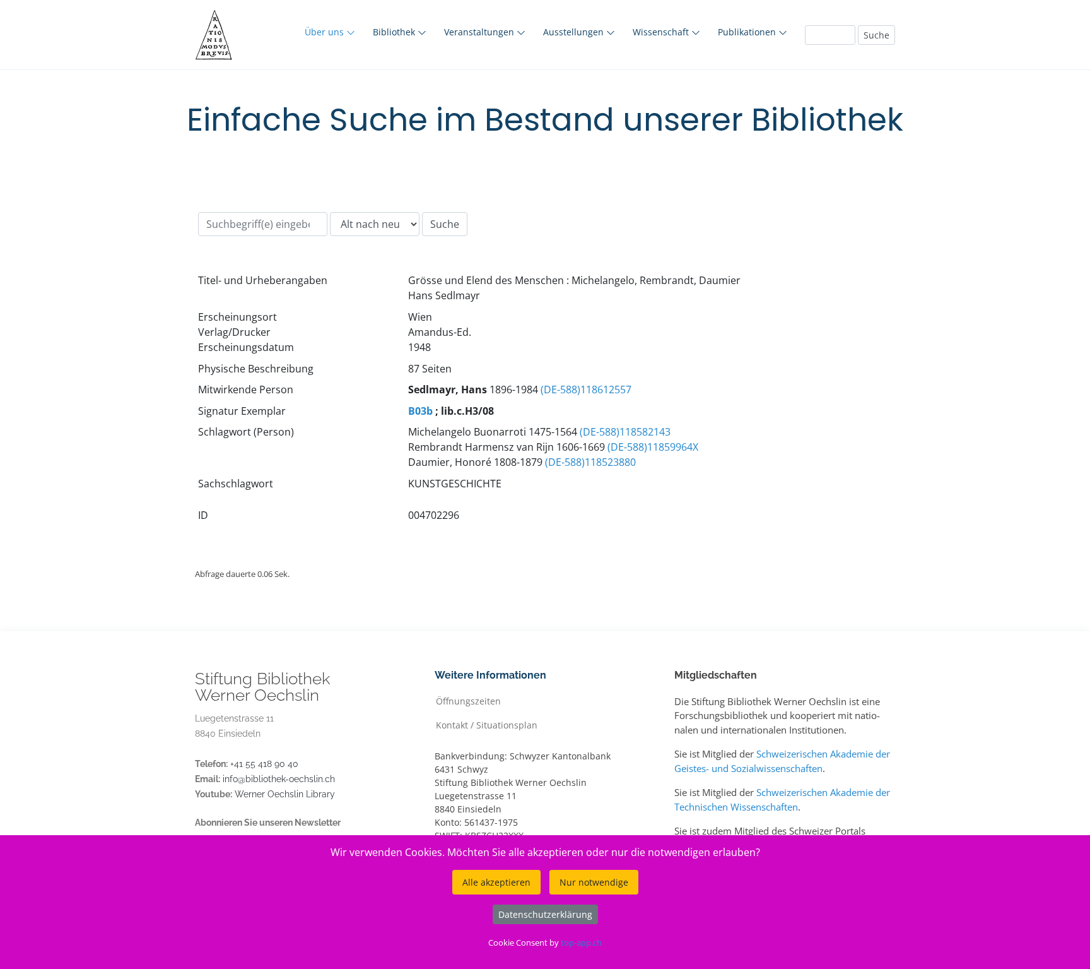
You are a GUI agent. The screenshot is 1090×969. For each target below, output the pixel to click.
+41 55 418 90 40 (264, 764)
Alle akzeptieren (496, 882)
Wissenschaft (662, 32)
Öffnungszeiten (468, 700)
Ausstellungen (574, 32)
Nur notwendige (594, 882)
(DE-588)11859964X (652, 447)
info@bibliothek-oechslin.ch (279, 779)
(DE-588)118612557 (586, 389)
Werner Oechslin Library (285, 794)
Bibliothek (395, 32)
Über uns (325, 32)
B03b (420, 411)
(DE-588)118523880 (590, 462)
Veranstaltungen (480, 32)
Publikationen (748, 32)
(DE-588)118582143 (625, 432)
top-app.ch (581, 942)
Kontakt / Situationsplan (486, 724)
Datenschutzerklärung (545, 914)
